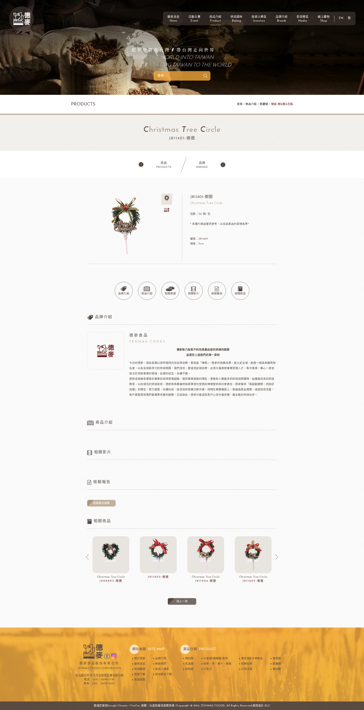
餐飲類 (277, 669)
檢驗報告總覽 (101, 503)
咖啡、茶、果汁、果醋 (217, 663)
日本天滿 (246, 669)
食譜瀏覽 (139, 679)
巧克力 (207, 669)
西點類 (189, 669)
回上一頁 (182, 601)
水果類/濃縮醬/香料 (215, 658)
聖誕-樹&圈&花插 (282, 104)
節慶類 (264, 104)
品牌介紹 (282, 19)
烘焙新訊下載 (163, 674)
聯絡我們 (160, 663)
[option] (111, 559)
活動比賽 (194, 19)
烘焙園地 (236, 19)
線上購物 (324, 19)
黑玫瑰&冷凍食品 (252, 658)
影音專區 (303, 19)
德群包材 (246, 663)
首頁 (239, 104)
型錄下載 (139, 674)
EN (341, 18)
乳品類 (189, 663)
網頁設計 (258, 705)
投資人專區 (259, 19)
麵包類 (189, 658)
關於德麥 (139, 658)
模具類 (277, 658)
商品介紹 (215, 19)
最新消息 (173, 19)
